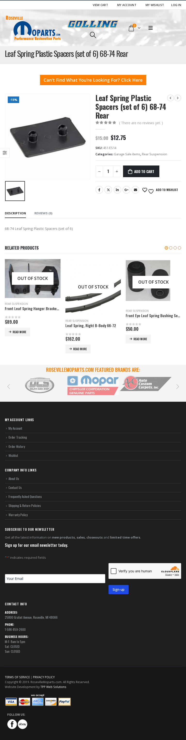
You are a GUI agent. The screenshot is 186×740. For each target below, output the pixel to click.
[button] (166, 248)
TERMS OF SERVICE (17, 677)
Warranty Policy (18, 514)
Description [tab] (15, 213)
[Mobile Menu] (150, 28)
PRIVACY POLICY (44, 677)
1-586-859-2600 (15, 629)
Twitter (108, 190)
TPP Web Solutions (53, 687)
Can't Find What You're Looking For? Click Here (93, 80)
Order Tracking (17, 437)
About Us (13, 478)
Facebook (99, 190)
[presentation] (8, 386)
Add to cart (144, 171)
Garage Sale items (127, 154)
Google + (126, 190)
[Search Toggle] (93, 35)
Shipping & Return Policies (24, 505)
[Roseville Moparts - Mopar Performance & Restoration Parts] (33, 28)
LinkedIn (117, 190)
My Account (126, 5)
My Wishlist (155, 5)
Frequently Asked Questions (25, 496)
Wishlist (13, 455)
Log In (176, 5)
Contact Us (15, 487)
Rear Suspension (154, 154)
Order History (16, 446)
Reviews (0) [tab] (43, 213)
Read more (19, 332)
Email (135, 190)
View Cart (100, 5)
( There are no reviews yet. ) (141, 123)
